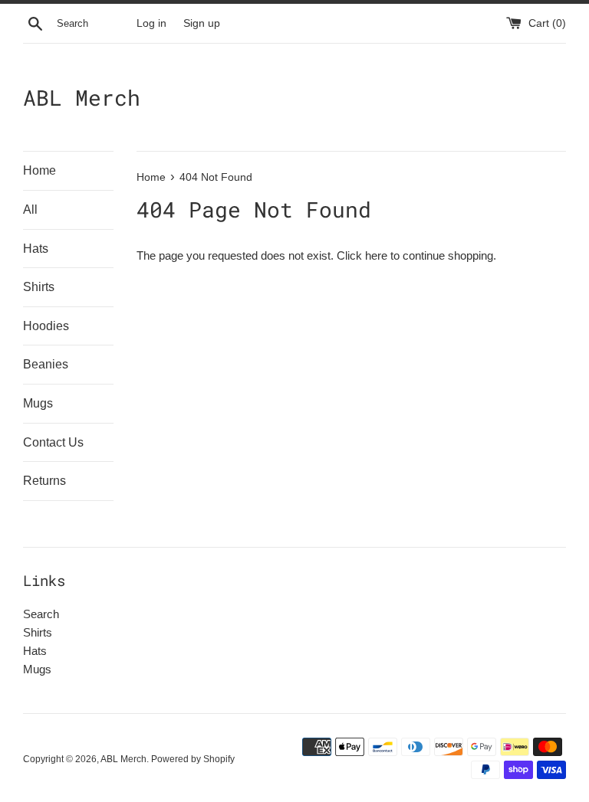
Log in (151, 23)
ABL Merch (81, 97)
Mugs (38, 403)
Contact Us (53, 442)
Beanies (45, 364)
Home (39, 170)
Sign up (201, 23)
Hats (35, 248)
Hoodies (46, 325)
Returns (44, 480)
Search (41, 613)
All (30, 209)
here (376, 255)
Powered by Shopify (193, 759)
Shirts (38, 286)
